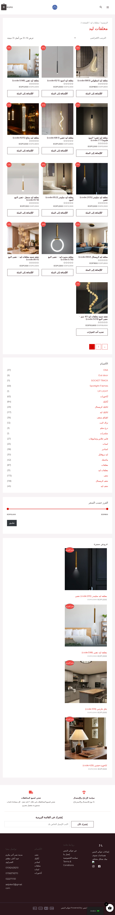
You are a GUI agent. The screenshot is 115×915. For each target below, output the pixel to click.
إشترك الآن (82, 824)
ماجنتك (105, 459)
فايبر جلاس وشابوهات (98, 438)
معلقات (104, 465)
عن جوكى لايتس (70, 850)
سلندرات (104, 433)
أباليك (105, 401)
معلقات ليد (103, 470)
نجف (106, 475)
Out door (103, 375)
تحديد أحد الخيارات (95, 332)
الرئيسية (104, 23)
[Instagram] (93, 866)
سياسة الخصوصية (70, 858)
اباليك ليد (104, 412)
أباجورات (104, 396)
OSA (105, 370)
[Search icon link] (100, 7)
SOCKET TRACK (99, 380)
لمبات (105, 444)
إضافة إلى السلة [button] (93, 93)
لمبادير (105, 449)
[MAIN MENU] (108, 7)
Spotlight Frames (99, 385)
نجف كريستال (102, 481)
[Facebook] (99, 866)
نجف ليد (104, 486)
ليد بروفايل (103, 454)
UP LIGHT (102, 391)
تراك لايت (104, 422)
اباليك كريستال (101, 407)
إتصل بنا (66, 854)
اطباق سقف (102, 417)
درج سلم (104, 428)
